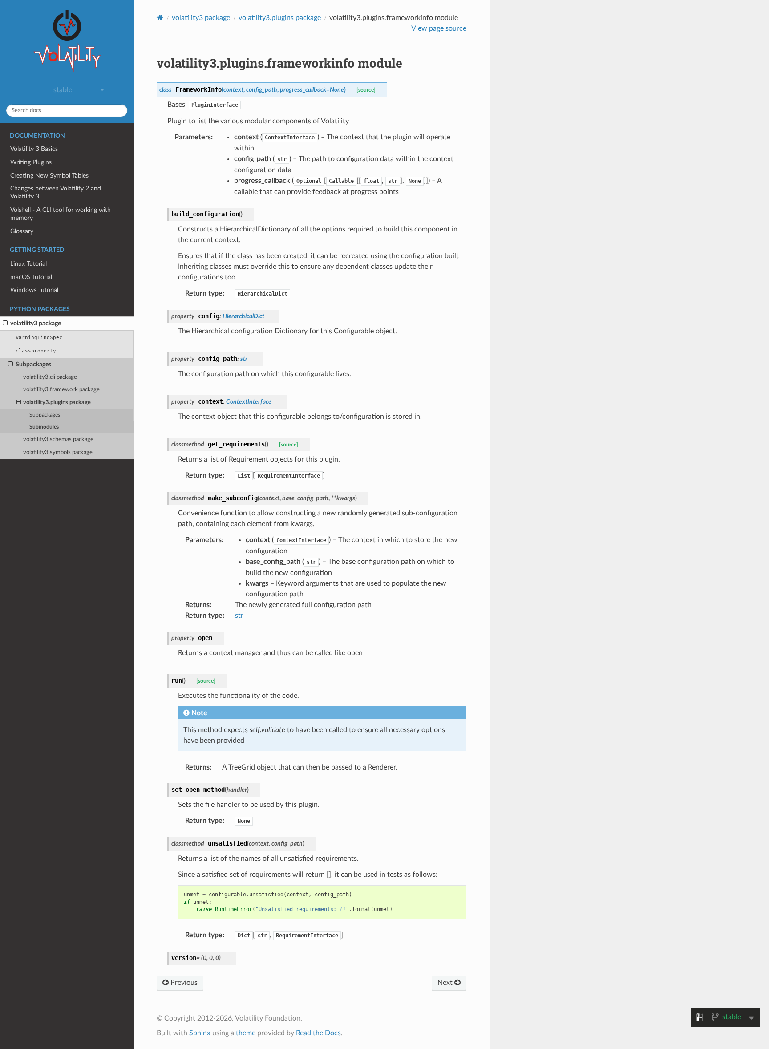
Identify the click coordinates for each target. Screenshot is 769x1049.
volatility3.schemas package (58, 439)
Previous (183, 982)
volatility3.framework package (61, 390)
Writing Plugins (31, 162)
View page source (438, 28)
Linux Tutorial (28, 263)
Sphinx (199, 1033)
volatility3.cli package (50, 377)
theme (245, 1033)
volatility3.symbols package (58, 452)
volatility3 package (35, 323)
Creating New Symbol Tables (49, 175)
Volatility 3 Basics (34, 149)
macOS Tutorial (31, 277)
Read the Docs (318, 1033)
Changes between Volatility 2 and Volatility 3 (55, 192)
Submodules (44, 427)
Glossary (21, 231)
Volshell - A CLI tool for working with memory (60, 214)
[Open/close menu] (5, 324)
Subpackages (33, 364)
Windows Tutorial (34, 290)
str (239, 615)
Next (445, 982)
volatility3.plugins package (57, 402)
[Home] (160, 17)
